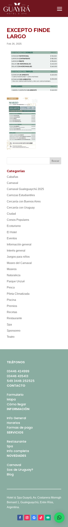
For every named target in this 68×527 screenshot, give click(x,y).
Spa (9, 324)
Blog (10, 474)
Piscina (11, 299)
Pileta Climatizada (18, 293)
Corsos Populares (18, 219)
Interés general (16, 250)
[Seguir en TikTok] (41, 517)
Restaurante (14, 318)
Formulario (15, 394)
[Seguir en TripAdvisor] (48, 517)
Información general (19, 244)
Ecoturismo (14, 225)
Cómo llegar (16, 404)
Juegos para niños (18, 256)
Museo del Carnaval (19, 262)
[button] (59, 517)
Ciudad (11, 213)
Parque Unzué (16, 281)
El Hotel (12, 232)
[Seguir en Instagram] (27, 517)
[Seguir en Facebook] (20, 517)
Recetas (12, 312)
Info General (16, 418)
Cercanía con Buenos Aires (24, 201)
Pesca (11, 287)
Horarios (13, 423)
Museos (12, 269)
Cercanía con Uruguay (21, 207)
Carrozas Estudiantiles (21, 195)
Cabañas (12, 176)
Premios (12, 305)
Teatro (10, 336)
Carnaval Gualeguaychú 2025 (25, 189)
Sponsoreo (13, 330)
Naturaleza (13, 275)
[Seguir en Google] (34, 517)
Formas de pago (20, 427)
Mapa (11, 399)
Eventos (12, 238)
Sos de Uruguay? (20, 469)
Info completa (18, 451)
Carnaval (12, 182)
